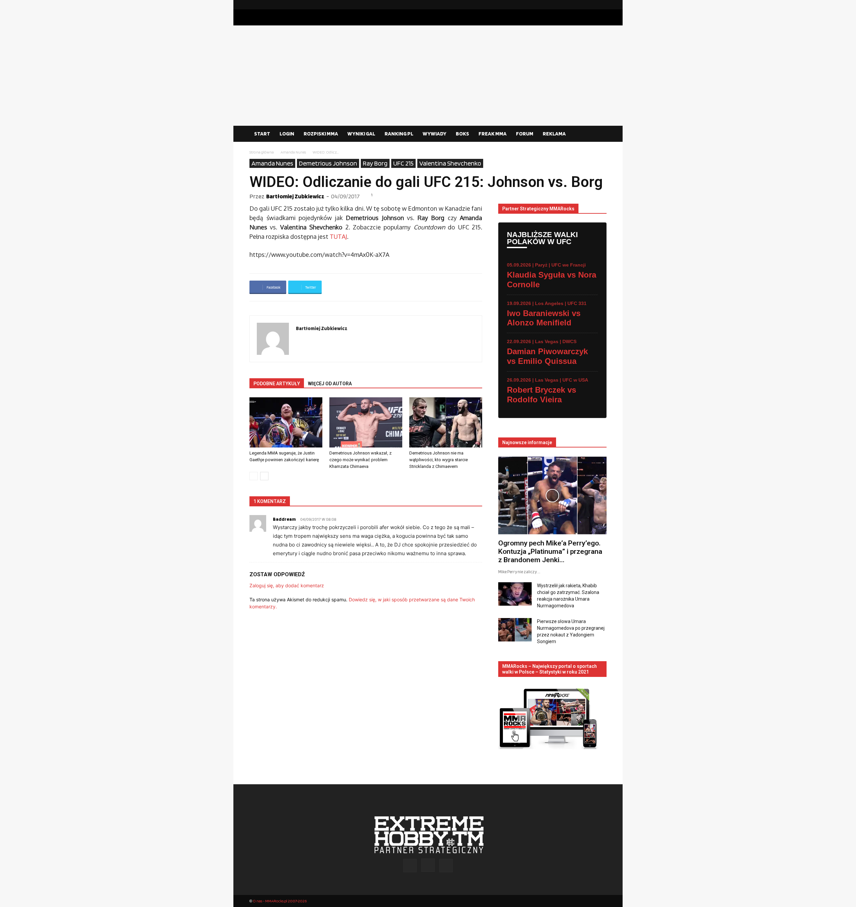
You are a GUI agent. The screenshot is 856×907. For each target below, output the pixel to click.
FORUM (524, 133)
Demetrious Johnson (328, 163)
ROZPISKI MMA (321, 133)
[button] (599, 134)
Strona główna (261, 152)
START (262, 133)
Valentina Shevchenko (450, 163)
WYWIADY (434, 133)
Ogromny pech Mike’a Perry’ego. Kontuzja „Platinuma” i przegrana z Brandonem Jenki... (550, 551)
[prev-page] (253, 476)
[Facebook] (580, 4)
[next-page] (264, 476)
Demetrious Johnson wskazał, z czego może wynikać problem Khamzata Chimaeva (360, 459)
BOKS (462, 133)
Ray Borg (375, 163)
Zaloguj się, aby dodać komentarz (286, 585)
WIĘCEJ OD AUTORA (330, 383)
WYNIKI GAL (361, 133)
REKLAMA (554, 133)
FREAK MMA (492, 133)
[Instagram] (591, 4)
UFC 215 (403, 163)
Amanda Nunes (293, 152)
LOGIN (287, 133)
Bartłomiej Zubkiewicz (295, 196)
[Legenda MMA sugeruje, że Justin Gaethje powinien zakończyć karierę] (285, 422)
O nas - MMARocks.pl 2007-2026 (280, 900)
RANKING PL (399, 133)
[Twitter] (602, 4)
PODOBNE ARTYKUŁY (276, 383)
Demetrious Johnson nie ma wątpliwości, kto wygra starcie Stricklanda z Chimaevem (438, 459)
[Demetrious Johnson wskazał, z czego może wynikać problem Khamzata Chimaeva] (365, 422)
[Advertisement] (428, 75)
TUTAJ (337, 236)
